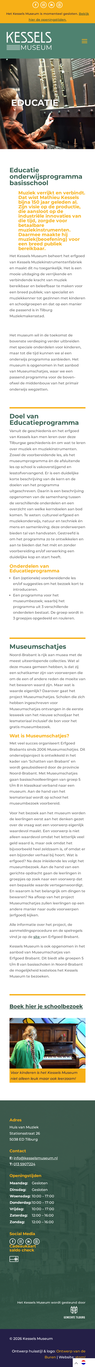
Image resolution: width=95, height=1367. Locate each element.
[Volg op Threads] (59, 5)
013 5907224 (24, 1164)
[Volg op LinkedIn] (51, 5)
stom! (80, 1357)
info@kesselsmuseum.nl (36, 1158)
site (37, 937)
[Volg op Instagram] (43, 5)
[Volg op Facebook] (35, 5)
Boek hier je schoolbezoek (46, 1006)
